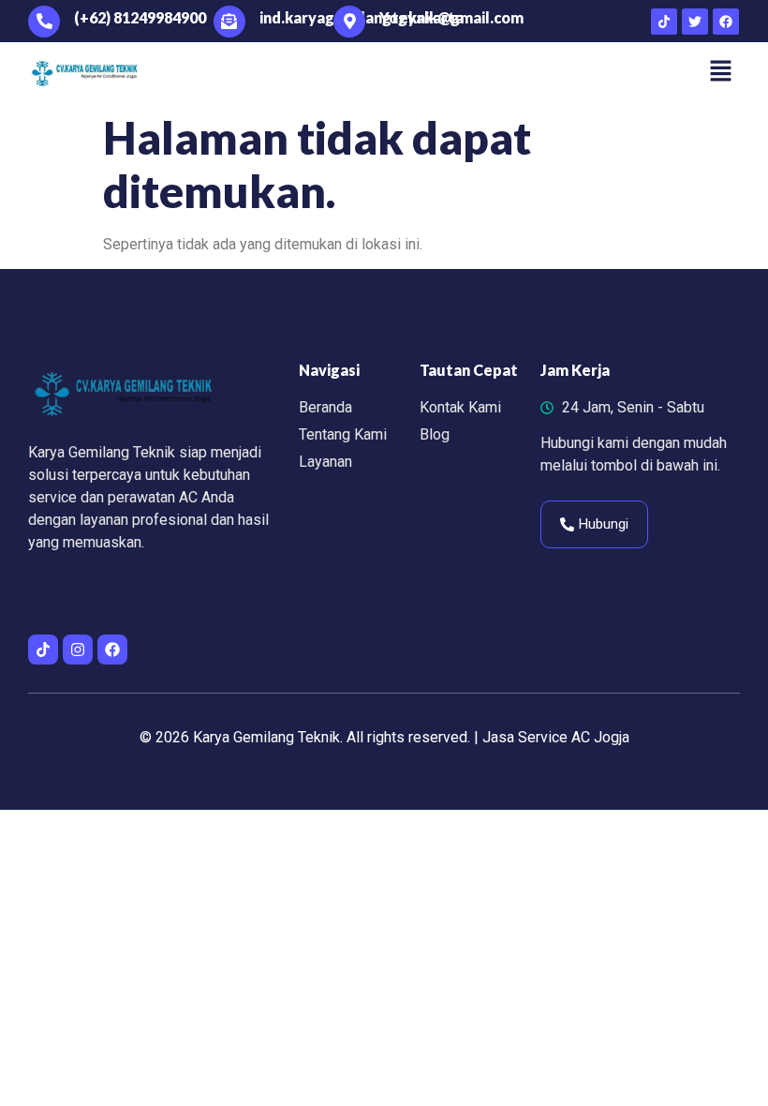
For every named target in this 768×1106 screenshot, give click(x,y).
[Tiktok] (664, 21)
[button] (721, 72)
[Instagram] (78, 650)
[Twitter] (695, 21)
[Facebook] (726, 21)
